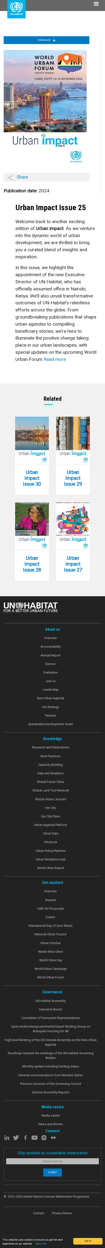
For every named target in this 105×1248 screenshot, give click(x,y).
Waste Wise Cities (50, 951)
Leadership (51, 689)
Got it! (87, 1241)
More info (41, 1243)
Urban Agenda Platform (50, 825)
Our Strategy (50, 707)
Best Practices (51, 756)
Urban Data (50, 833)
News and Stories (50, 1124)
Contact (38, 1213)
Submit (52, 1172)
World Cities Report (50, 868)
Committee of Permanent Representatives (50, 1018)
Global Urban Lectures (50, 799)
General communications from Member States (50, 1075)
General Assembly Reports (50, 1092)
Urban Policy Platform (51, 851)
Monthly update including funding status (50, 1066)
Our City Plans (50, 816)
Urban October (50, 943)
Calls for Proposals (50, 908)
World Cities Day (50, 960)
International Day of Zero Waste (51, 925)
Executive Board (50, 1009)
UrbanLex (50, 842)
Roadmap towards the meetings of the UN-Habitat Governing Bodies (51, 1055)
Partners (50, 715)
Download (44, 40)
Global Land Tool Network (50, 790)
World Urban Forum (50, 977)
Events (50, 917)
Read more (54, 359)
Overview (50, 638)
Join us (50, 681)
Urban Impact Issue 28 (32, 564)
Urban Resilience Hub (51, 859)
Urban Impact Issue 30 (32, 478)
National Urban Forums (50, 934)
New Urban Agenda (50, 698)
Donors (50, 664)
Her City (50, 808)
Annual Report (51, 655)
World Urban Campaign (50, 969)
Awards (50, 900)
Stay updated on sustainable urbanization (53, 1153)
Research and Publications (50, 747)
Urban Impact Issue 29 (73, 478)
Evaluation (50, 672)
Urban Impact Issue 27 (73, 564)
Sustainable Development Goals (50, 724)
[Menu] (96, 4)
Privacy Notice (62, 1213)
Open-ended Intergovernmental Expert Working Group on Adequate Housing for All (50, 1029)
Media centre (51, 1115)
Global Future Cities (50, 782)
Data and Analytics (51, 773)
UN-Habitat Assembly (50, 1001)
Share (22, 177)
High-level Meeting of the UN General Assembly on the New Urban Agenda (51, 1042)
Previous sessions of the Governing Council (50, 1084)
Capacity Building (50, 765)
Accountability (51, 646)
